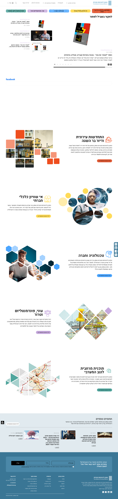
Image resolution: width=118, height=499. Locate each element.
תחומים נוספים (34, 491)
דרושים (62, 488)
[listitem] (83, 41)
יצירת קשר (25, 3)
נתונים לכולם (36, 3)
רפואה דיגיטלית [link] (47, 484)
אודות (63, 479)
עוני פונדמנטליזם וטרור (32, 486)
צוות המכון (62, 486)
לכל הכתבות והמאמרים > (105, 161)
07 (71, 64)
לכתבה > (94, 445)
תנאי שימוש (15, 495)
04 (63, 64)
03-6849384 (13, 483)
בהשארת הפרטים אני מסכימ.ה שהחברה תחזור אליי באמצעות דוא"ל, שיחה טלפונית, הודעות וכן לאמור (46, 467)
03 (60, 64)
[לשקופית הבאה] (111, 64)
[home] (102, 3)
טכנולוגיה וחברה (33, 484)
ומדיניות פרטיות (9, 495)
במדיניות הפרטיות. (25, 467)
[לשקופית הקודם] (108, 64)
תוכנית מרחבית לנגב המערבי (31, 488)
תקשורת (60, 3)
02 (57, 64)
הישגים (62, 484)
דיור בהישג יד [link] (48, 481)
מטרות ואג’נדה (61, 481)
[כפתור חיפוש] (16, 3)
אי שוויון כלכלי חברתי (32, 481)
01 (54, 64)
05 (65, 64)
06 (68, 64)
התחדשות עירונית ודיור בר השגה (30, 479)
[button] (70, 3)
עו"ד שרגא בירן (48, 486)
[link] (116, 244)
